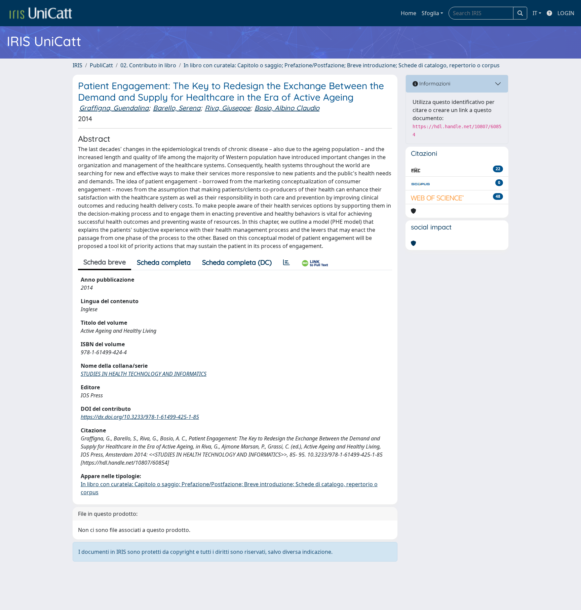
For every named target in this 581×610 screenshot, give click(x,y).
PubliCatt (101, 65)
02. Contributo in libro (148, 65)
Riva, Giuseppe (227, 108)
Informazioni (434, 83)
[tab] (286, 262)
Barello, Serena (176, 108)
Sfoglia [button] (430, 13)
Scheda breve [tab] (104, 262)
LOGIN (565, 13)
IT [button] (535, 13)
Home (408, 13)
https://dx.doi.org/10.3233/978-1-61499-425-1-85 (140, 417)
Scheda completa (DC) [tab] (237, 262)
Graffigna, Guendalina (114, 108)
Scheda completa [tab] (164, 262)
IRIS (77, 65)
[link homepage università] (40, 13)
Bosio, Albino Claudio (287, 108)
